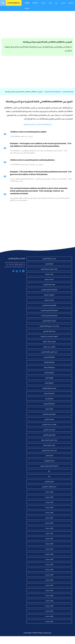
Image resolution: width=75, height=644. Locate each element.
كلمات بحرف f (49, 518)
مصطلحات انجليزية (49, 295)
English (27, 3)
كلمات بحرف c (49, 502)
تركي (56, 3)
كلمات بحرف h (49, 528)
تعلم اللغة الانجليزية (67, 91)
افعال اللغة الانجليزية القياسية (49, 310)
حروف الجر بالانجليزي (49, 429)
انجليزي (71, 3)
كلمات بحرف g (49, 523)
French (27, 8)
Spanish (35, 3)
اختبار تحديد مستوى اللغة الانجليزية (49, 326)
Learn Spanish (49, 383)
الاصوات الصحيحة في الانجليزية (49, 336)
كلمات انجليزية (49, 274)
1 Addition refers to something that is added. (28, 132)
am (49, 476)
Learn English (49, 378)
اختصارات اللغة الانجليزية (49, 321)
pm (49, 471)
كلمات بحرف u (49, 595)
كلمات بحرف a (49, 492)
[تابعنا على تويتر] (13, 271)
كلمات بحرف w (49, 606)
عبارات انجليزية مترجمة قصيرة (49, 269)
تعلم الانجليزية (49, 264)
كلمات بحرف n (49, 559)
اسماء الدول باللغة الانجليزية (49, 352)
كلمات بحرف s (49, 585)
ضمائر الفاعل (49, 455)
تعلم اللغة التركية (49, 372)
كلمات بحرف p (49, 569)
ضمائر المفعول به (49, 461)
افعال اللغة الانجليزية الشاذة (49, 315)
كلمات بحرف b (49, 497)
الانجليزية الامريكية (49, 393)
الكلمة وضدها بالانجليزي (49, 305)
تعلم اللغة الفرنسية (49, 357)
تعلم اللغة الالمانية (49, 362)
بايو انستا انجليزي (49, 419)
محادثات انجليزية (49, 279)
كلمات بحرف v (49, 600)
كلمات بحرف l (49, 549)
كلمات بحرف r (49, 580)
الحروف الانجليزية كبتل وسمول (49, 466)
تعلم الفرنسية (49, 398)
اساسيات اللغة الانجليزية (49, 258)
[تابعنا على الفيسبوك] (23, 271)
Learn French (49, 409)
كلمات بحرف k (49, 543)
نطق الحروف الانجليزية (49, 414)
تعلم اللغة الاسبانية (49, 367)
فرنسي (63, 3)
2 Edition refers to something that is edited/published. (32, 160)
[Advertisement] (37, 21)
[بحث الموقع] (3, 3)
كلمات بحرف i (49, 533)
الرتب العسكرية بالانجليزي (49, 450)
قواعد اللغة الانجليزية (49, 284)
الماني (50, 3)
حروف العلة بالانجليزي (49, 331)
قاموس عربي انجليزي (49, 346)
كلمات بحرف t (49, 590)
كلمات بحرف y (49, 616)
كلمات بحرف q (49, 575)
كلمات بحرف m (49, 554)
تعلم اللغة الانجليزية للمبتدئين (52, 91)
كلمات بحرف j (49, 538)
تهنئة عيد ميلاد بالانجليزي (49, 424)
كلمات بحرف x (49, 611)
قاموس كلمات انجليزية (49, 341)
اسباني (43, 3)
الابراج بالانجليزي (49, 481)
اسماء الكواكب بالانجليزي (49, 486)
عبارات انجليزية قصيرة (49, 445)
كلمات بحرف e (49, 512)
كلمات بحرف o (49, 564)
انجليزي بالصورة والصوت (49, 388)
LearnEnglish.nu (13, 3)
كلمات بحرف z (49, 621)
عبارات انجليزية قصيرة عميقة (49, 440)
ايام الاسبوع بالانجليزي (49, 435)
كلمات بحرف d (49, 507)
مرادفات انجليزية (49, 300)
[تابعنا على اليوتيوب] (17, 271)
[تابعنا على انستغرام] (20, 271)
